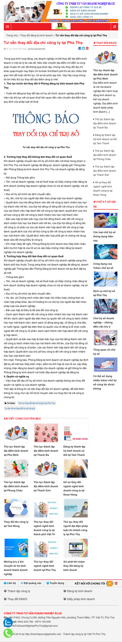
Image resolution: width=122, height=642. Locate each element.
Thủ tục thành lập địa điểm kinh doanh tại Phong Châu (16, 486)
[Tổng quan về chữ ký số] (105, 337)
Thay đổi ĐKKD (106, 43)
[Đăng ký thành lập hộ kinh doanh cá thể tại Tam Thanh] (75, 433)
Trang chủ (11, 35)
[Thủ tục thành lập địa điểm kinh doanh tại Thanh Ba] (46, 433)
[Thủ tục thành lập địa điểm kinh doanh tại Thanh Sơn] (46, 468)
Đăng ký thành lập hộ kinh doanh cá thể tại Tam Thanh (74, 451)
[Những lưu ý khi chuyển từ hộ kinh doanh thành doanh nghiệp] (16, 548)
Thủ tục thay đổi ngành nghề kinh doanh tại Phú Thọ (45, 566)
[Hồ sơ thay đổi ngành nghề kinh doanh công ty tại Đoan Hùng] (75, 468)
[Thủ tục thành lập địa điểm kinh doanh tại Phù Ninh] (16, 433)
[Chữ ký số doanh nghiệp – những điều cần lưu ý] (105, 306)
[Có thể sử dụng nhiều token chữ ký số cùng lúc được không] (105, 364)
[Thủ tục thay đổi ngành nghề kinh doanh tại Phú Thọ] (46, 548)
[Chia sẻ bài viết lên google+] (87, 48)
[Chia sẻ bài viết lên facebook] (79, 48)
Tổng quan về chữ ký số (104, 352)
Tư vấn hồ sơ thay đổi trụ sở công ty (20, 408)
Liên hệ (11, 583)
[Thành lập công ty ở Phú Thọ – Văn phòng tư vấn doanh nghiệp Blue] (61, 26)
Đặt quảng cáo (32, 583)
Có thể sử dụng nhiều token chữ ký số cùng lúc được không (105, 382)
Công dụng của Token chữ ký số (103, 266)
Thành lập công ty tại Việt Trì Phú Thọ (84, 634)
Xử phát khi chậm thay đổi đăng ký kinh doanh (74, 566)
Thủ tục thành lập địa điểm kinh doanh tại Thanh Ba (46, 451)
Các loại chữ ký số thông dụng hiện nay (104, 236)
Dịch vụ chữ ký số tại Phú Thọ (104, 293)
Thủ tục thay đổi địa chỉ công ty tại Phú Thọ (36, 403)
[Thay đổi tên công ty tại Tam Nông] (16, 508)
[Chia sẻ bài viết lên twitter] (83, 48)
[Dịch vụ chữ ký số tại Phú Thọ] (105, 279)
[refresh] (114, 26)
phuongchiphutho (37, 49)
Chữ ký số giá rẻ (104, 204)
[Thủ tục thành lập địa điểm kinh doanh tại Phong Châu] (16, 468)
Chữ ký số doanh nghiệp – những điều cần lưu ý (103, 322)
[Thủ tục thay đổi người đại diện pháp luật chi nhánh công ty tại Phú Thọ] (75, 508)
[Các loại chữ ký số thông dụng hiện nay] (105, 220)
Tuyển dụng (56, 583)
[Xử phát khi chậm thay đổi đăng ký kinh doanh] (75, 548)
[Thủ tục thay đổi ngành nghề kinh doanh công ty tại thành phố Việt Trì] (46, 508)
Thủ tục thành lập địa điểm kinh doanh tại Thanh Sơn (46, 486)
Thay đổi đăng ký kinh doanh (36, 35)
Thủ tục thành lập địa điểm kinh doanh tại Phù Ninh (16, 451)
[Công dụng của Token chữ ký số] (105, 251)
